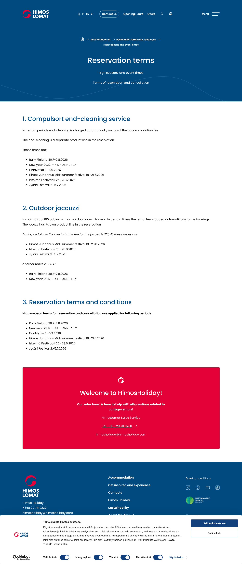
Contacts (115, 493)
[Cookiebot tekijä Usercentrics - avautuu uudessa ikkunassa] (21, 557)
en (87, 14)
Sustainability (118, 508)
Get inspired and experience (129, 485)
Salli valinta (214, 533)
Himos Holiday (119, 500)
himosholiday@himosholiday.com (121, 435)
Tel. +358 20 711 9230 (117, 426)
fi (83, 14)
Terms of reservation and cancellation (121, 83)
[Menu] (211, 14)
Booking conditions (198, 478)
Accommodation (121, 478)
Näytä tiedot (176, 557)
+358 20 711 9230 (35, 508)
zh (92, 14)
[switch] (98, 557)
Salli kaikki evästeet (214, 523)
